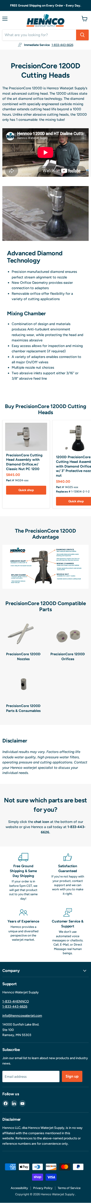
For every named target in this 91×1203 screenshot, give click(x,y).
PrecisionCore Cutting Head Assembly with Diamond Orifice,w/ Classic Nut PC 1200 (24, 462)
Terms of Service (69, 1188)
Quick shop (26, 490)
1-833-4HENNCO (15, 1001)
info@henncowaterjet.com (22, 1016)
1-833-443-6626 (62, 45)
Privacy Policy (42, 1188)
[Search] (82, 35)
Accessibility (19, 1188)
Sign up (72, 1076)
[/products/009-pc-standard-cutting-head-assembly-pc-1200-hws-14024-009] (26, 437)
